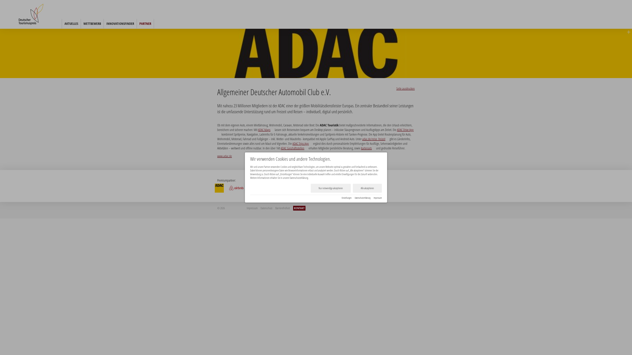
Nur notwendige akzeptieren (331, 188)
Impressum (378, 198)
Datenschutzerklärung (362, 198)
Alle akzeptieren (367, 188)
